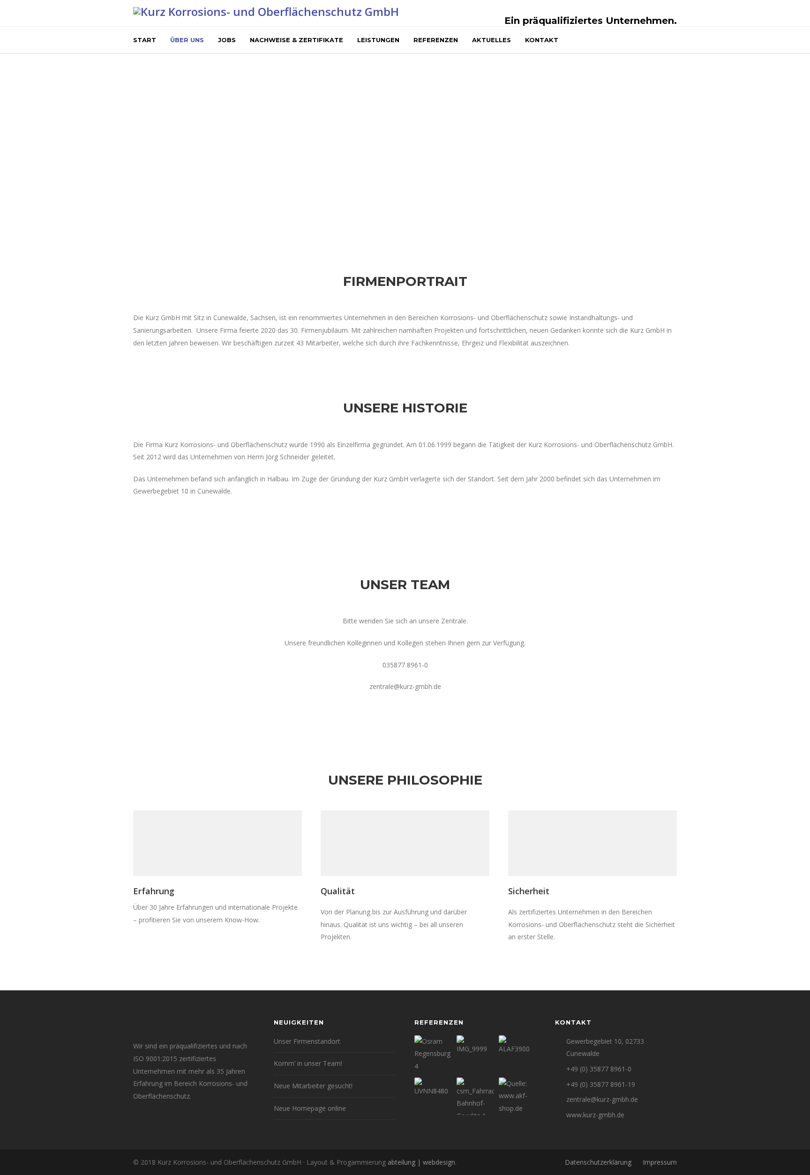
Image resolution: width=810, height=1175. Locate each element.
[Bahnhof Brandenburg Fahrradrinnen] (517, 1054)
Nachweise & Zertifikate (296, 40)
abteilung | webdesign (421, 1162)
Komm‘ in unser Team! (308, 1063)
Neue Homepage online (310, 1108)
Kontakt (541, 40)
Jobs (227, 40)
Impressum (660, 1162)
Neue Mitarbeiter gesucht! (313, 1085)
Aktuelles (491, 40)
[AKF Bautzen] (517, 1096)
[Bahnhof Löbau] (433, 1096)
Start (144, 40)
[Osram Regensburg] (433, 1054)
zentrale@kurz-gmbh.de (602, 1099)
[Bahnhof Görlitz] (475, 1096)
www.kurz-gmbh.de (595, 1114)
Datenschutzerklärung (598, 1162)
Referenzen (435, 40)
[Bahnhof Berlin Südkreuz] (475, 1054)
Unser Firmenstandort (307, 1041)
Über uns (187, 40)
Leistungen (378, 40)
